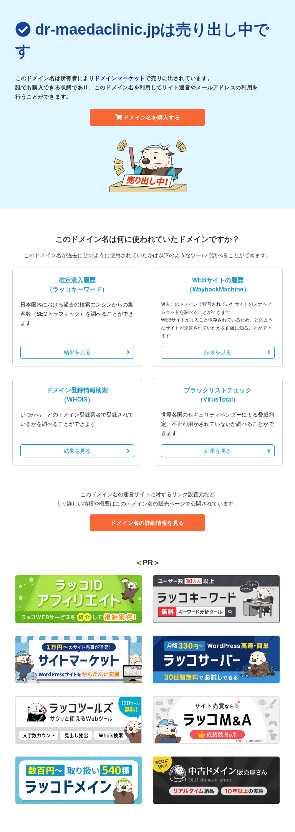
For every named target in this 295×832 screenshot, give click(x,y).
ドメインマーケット (119, 78)
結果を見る (77, 352)
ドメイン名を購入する (152, 117)
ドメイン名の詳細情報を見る (147, 523)
